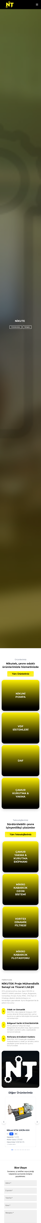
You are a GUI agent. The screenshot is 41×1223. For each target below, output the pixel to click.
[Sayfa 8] (23, 1149)
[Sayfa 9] (25, 1149)
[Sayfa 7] (22, 1149)
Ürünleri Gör (20, 710)
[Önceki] (4, 1122)
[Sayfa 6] (20, 1149)
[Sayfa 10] (27, 1149)
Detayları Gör (20, 775)
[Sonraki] (37, 1122)
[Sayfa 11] (28, 1149)
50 (11, 1134)
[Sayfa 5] (18, 1149)
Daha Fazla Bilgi (20, 872)
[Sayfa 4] (17, 1149)
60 (16, 1134)
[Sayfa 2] (13, 1149)
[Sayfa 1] (12, 1149)
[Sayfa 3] (15, 1149)
